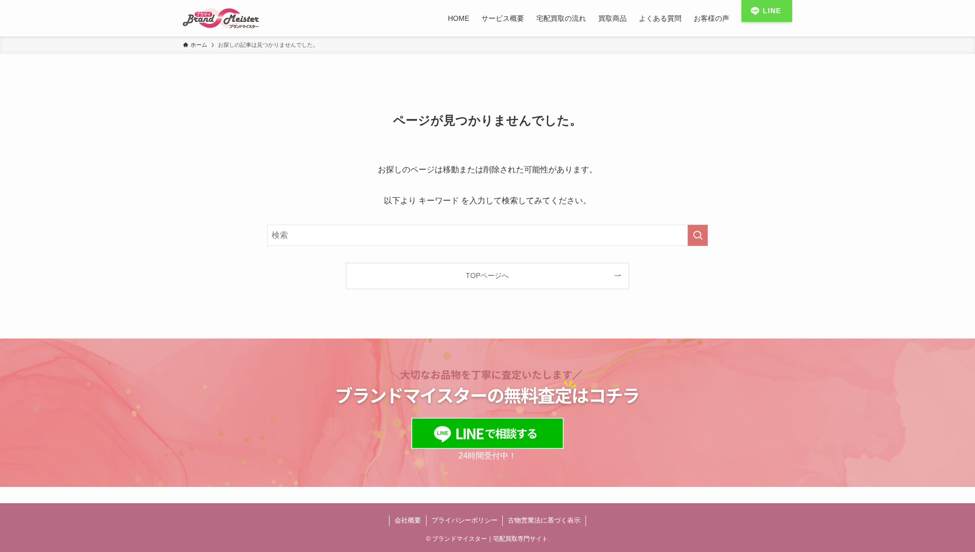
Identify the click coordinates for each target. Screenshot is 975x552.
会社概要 (408, 520)
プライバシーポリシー (465, 520)
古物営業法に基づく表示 (544, 520)
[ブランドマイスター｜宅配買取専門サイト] (221, 18)
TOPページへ (487, 275)
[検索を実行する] (698, 235)
